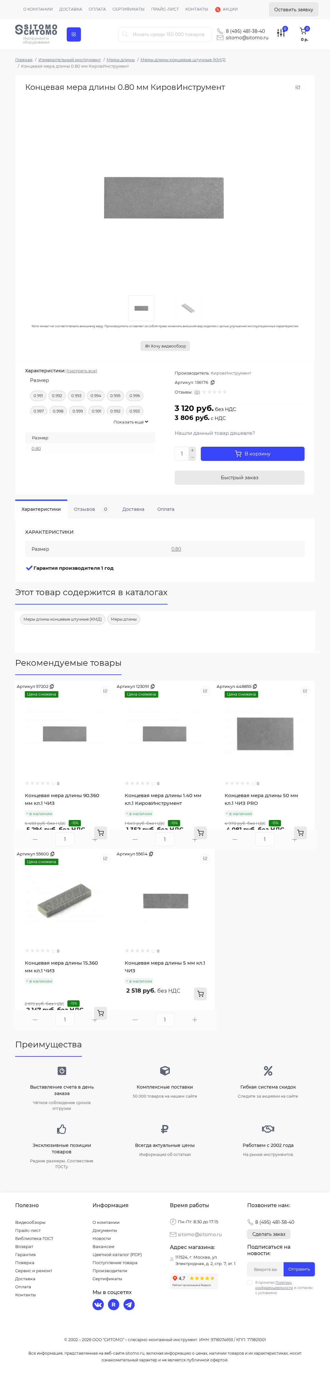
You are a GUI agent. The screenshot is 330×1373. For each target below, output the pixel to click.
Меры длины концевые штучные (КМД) (183, 59)
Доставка (70, 9)
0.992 (57, 395)
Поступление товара (115, 1262)
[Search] (125, 34)
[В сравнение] (298, 87)
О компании (38, 9)
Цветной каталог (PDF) (117, 1254)
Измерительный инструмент (69, 59)
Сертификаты (128, 9)
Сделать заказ (268, 1234)
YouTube (114, 1305)
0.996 (135, 395)
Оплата (97, 9)
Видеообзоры (30, 1222)
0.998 (58, 411)
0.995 (115, 395)
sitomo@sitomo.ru (247, 38)
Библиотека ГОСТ (34, 1238)
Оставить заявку (293, 10)
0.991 (38, 395)
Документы (104, 1230)
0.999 (78, 411)
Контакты (196, 9)
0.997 (39, 411)
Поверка (24, 1262)
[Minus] (192, 457)
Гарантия (25, 1254)
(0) (197, 392)
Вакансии (103, 1246)
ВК (98, 1305)
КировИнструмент (231, 373)
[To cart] (100, 832)
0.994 (96, 395)
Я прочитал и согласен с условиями (284, 1288)
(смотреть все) (81, 370)
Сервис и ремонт (33, 1270)
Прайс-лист (165, 9)
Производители (109, 1270)
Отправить (299, 1269)
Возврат (24, 1246)
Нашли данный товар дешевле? (215, 433)
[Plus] (192, 450)
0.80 (36, 448)
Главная (24, 59)
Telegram (129, 1305)
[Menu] (74, 34)
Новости (101, 1238)
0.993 (76, 395)
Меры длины (121, 59)
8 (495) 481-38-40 (245, 31)
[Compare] (105, 691)
